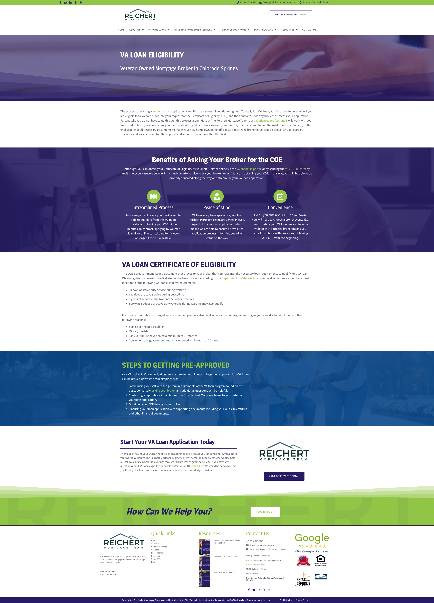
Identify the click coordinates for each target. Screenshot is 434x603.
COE (223, 116)
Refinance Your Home (233, 29)
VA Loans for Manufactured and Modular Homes (227, 541)
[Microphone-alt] (80, 2)
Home (121, 29)
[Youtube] (65, 2)
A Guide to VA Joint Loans (224, 572)
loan (167, 111)
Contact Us (309, 29)
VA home (158, 111)
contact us (197, 466)
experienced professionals (271, 121)
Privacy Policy (301, 600)
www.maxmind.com (261, 600)
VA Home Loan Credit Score (225, 556)
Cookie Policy (286, 600)
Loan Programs (263, 29)
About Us (134, 29)
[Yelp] (75, 2)
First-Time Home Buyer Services (193, 29)
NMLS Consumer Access (256, 565)
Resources (287, 29)
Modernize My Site (180, 600)
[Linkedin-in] (70, 2)
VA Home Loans (157, 29)
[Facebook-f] (60, 2)
